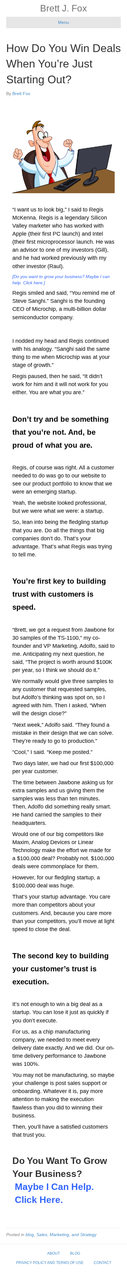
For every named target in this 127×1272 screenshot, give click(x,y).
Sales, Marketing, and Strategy (66, 1234)
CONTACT (102, 1263)
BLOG (75, 1253)
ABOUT (53, 1253)
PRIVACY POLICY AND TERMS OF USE (50, 1263)
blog (30, 1234)
